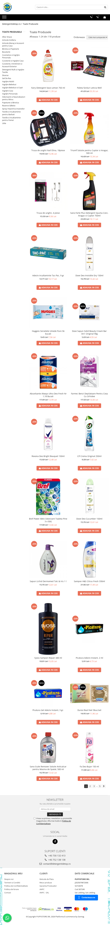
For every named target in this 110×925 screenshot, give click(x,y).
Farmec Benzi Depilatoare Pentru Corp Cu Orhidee (89, 395)
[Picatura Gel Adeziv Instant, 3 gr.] (48, 693)
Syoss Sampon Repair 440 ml (48, 657)
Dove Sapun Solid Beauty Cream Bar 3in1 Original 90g (89, 332)
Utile (4, 123)
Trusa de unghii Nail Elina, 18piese (48, 150)
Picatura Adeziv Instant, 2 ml (89, 657)
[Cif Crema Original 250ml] (89, 434)
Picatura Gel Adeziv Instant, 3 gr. (48, 710)
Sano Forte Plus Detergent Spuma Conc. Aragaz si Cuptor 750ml (89, 214)
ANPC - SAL (44, 892)
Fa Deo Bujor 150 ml (89, 766)
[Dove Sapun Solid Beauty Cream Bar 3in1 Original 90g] (89, 313)
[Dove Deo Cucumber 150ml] (89, 497)
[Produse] (4, 18)
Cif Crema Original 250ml (89, 456)
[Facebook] (55, 841)
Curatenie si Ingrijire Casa (12, 60)
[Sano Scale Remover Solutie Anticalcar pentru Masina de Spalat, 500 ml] (48, 747)
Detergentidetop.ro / (12, 24)
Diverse (5, 75)
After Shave (7, 37)
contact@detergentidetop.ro (57, 863)
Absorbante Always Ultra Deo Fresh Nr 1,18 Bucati (48, 395)
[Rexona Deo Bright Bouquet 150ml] (48, 434)
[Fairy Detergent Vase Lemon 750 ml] (48, 66)
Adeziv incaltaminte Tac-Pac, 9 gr (48, 275)
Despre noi (8, 879)
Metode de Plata (47, 879)
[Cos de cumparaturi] (104, 17)
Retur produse (46, 882)
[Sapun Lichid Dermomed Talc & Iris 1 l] (48, 559)
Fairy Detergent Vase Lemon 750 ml (48, 87)
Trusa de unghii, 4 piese (48, 213)
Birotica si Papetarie (10, 49)
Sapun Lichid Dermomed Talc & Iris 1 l (48, 581)
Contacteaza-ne (88, 897)
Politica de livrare (11, 889)
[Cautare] (105, 7)
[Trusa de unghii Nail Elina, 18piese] (48, 128)
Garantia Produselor (48, 886)
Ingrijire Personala (9, 93)
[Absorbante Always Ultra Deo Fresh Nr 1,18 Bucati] (48, 372)
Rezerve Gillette (8, 105)
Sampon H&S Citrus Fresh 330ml (89, 581)
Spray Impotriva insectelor (13, 108)
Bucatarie (6, 52)
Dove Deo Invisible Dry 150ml (89, 275)
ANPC (42, 889)
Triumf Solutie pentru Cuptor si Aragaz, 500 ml (89, 151)
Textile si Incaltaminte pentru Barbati (11, 113)
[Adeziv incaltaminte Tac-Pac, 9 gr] (48, 253)
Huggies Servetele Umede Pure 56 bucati (48, 332)
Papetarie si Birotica (10, 102)
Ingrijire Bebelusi (9, 84)
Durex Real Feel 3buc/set (89, 710)
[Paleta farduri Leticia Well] (89, 66)
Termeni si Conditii (12, 882)
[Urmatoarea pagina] (104, 786)
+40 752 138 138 (56, 859)
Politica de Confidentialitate (16, 886)
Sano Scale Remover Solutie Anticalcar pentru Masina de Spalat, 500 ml (48, 768)
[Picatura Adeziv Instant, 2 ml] (89, 629)
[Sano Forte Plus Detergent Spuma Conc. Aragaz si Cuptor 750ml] (89, 191)
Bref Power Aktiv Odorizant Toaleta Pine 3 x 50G (48, 520)
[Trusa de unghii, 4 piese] (48, 191)
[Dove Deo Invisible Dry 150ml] (89, 253)
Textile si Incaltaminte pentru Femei (11, 119)
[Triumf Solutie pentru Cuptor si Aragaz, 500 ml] (89, 128)
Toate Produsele (30, 24)
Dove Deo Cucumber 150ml (89, 518)
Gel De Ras (6, 78)
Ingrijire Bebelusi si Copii (12, 87)
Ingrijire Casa (7, 90)
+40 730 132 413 (56, 855)
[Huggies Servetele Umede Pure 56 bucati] (48, 312)
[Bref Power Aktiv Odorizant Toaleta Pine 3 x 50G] (48, 497)
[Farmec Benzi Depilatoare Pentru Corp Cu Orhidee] (89, 372)
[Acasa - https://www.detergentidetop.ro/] (16, 7)
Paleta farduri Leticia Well (89, 87)
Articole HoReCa (9, 40)
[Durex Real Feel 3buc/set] (89, 693)
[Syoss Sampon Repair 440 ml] (48, 629)
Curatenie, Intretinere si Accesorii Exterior (12, 65)
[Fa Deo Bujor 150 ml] (89, 748)
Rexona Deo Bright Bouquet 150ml (48, 456)
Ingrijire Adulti (8, 81)
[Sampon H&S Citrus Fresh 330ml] (89, 559)
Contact (7, 892)
